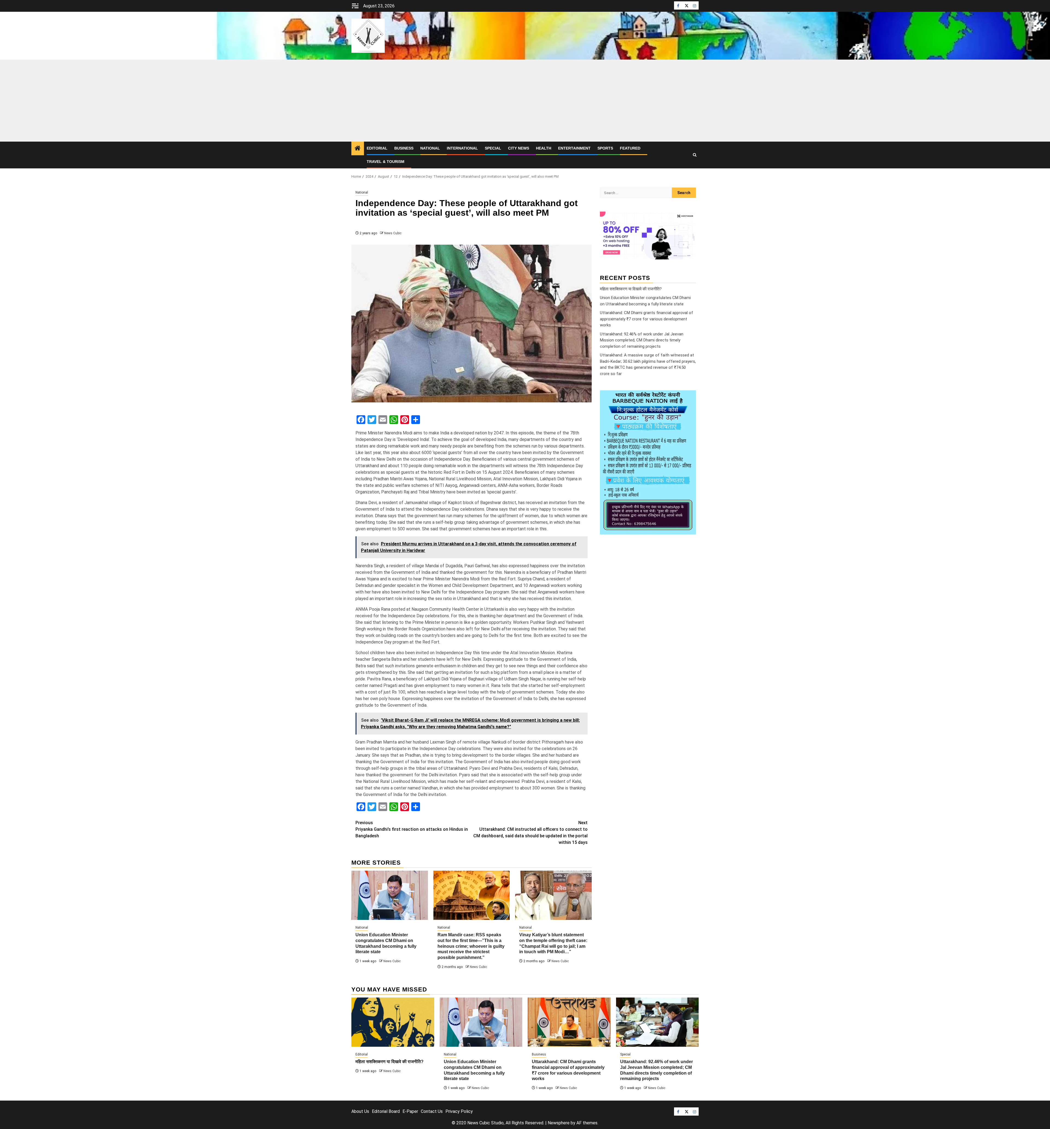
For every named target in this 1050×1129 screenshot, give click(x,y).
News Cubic (392, 233)
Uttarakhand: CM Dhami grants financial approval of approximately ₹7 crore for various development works (646, 318)
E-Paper (410, 1111)
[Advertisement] (525, 100)
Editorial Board (386, 1111)
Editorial (377, 148)
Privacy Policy (459, 1111)
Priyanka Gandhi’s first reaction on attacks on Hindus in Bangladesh (411, 829)
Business (403, 148)
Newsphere (559, 1122)
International (462, 148)
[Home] (358, 149)
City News (518, 148)
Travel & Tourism (385, 161)
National (430, 148)
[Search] (694, 155)
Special (493, 148)
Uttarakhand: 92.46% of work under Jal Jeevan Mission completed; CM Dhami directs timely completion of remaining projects (641, 340)
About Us (360, 1111)
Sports (605, 148)
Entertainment (574, 148)
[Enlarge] (689, 397)
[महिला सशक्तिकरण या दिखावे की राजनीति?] (392, 1022)
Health (543, 148)
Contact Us (432, 1111)
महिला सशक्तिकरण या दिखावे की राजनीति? (631, 288)
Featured (630, 148)
